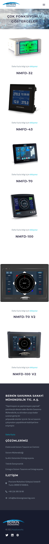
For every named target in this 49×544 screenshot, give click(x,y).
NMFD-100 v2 (24, 374)
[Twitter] (6, 535)
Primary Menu (44, 5)
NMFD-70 (24, 181)
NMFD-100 (25, 236)
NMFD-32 (24, 73)
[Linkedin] (12, 535)
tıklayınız (34, 66)
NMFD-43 (24, 129)
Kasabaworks (17, 529)
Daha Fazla (10, 434)
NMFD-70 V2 (24, 317)
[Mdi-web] (17, 535)
